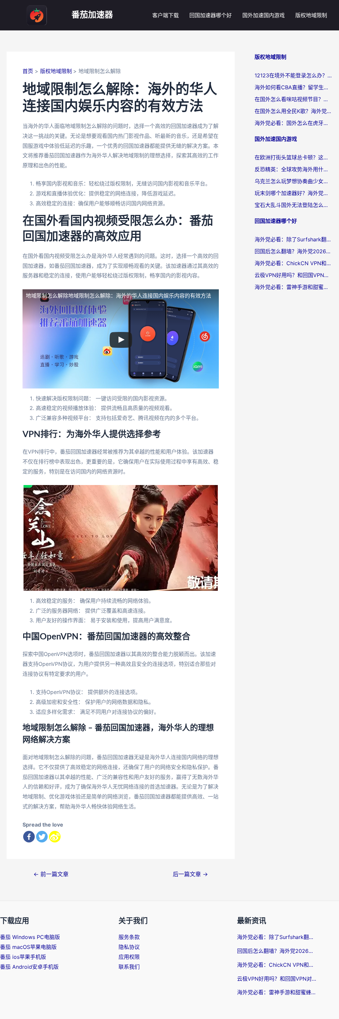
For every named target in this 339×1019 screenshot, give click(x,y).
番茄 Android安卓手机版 (29, 966)
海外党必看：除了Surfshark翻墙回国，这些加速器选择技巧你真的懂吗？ (293, 239)
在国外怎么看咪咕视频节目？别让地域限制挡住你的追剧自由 (293, 99)
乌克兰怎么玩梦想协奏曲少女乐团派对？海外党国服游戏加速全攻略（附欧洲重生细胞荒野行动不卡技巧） (293, 181)
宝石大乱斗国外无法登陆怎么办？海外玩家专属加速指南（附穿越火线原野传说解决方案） (293, 205)
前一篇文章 (51, 874)
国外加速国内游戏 (263, 15)
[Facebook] (29, 836)
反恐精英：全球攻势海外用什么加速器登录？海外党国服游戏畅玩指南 (293, 169)
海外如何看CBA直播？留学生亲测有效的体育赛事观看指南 (293, 87)
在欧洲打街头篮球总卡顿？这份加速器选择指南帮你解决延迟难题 (293, 157)
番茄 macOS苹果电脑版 (28, 947)
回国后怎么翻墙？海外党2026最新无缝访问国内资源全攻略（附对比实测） (293, 251)
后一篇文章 (190, 874)
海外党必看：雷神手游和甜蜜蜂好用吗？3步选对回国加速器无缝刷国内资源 (293, 287)
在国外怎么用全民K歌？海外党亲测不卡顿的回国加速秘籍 (293, 111)
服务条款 (129, 937)
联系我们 (129, 966)
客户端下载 (165, 15)
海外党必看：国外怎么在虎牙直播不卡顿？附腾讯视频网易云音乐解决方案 (293, 123)
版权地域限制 (311, 15)
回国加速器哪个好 (210, 15)
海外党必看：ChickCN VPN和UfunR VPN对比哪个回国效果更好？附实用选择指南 (293, 263)
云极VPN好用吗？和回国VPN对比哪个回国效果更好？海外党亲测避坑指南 (293, 275)
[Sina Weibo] (55, 836)
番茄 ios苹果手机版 (23, 957)
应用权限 (129, 957)
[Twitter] (42, 836)
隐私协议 (129, 947)
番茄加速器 (92, 15)
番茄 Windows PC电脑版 (30, 937)
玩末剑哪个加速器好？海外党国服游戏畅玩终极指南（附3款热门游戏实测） (293, 193)
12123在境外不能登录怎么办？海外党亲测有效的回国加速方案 (293, 75)
